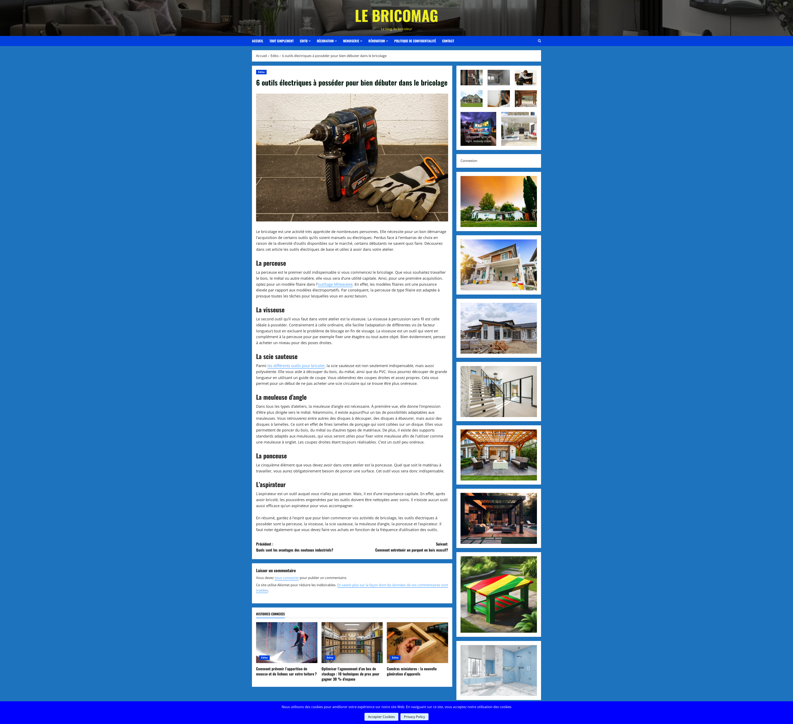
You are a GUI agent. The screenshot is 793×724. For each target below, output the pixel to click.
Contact (448, 40)
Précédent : (294, 547)
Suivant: (411, 547)
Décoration (325, 40)
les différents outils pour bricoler (296, 365)
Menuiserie (351, 40)
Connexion (469, 160)
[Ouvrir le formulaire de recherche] (539, 41)
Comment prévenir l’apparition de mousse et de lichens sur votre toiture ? (286, 671)
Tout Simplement (281, 40)
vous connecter (287, 577)
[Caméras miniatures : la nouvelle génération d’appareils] (417, 642)
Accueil (257, 40)
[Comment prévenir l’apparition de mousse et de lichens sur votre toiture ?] (286, 642)
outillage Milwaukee (335, 284)
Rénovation (376, 40)
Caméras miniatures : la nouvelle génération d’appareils (412, 671)
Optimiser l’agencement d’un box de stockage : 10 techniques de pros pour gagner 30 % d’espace (350, 674)
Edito (303, 40)
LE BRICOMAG (396, 15)
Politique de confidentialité (415, 40)
